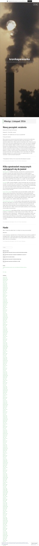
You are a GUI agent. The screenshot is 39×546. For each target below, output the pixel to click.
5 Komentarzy (23, 241)
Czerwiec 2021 (5, 307)
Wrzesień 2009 (5, 478)
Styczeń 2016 (5, 386)
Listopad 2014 (5, 403)
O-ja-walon (5, 182)
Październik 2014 (5, 404)
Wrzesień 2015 (5, 391)
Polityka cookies (6, 544)
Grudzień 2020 (5, 314)
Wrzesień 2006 (5, 522)
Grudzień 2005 (5, 533)
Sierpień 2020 (5, 319)
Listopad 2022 (5, 286)
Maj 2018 (4, 352)
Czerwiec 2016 (5, 380)
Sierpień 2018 (5, 348)
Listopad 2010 (5, 461)
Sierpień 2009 (5, 479)
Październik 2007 (5, 506)
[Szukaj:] (7, 247)
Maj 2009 (4, 483)
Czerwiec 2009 (5, 482)
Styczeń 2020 (5, 328)
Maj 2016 (4, 381)
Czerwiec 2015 (5, 394)
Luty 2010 (4, 472)
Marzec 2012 (5, 442)
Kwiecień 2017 (5, 368)
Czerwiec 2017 (5, 365)
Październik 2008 (5, 491)
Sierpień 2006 (5, 523)
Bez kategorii (12, 221)
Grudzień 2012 (5, 431)
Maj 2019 (4, 337)
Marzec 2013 (5, 427)
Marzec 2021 (5, 311)
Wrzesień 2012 (5, 434)
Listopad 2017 (5, 359)
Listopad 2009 (5, 476)
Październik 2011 (5, 448)
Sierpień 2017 (5, 363)
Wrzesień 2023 (5, 280)
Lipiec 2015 (4, 393)
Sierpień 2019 (5, 334)
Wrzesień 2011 (5, 449)
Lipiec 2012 (4, 437)
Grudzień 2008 (5, 489)
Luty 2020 (4, 326)
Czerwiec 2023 (5, 283)
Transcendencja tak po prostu (8, 201)
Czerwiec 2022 (5, 292)
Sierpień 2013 (5, 421)
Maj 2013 (4, 425)
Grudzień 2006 (5, 518)
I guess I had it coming (7, 191)
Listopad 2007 (5, 505)
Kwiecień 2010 (5, 470)
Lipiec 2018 (4, 349)
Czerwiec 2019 (5, 336)
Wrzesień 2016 (5, 376)
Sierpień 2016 (5, 377)
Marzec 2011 (5, 456)
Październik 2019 (5, 331)
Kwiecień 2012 (5, 440)
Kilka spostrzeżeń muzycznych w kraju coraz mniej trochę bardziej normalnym (15, 252)
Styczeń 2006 (5, 531)
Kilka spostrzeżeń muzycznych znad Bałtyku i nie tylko (11, 261)
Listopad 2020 (5, 315)
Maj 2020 (4, 323)
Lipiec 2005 (4, 539)
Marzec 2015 (5, 398)
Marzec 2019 (5, 340)
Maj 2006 (4, 527)
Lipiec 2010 (4, 466)
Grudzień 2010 (5, 460)
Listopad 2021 (5, 301)
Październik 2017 (5, 360)
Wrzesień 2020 (5, 318)
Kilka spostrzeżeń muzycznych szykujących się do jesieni (17, 167)
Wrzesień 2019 (5, 332)
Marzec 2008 (5, 500)
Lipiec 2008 (4, 495)
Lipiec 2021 (4, 306)
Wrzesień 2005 (5, 536)
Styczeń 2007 (5, 517)
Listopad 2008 (5, 490)
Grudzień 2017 (5, 358)
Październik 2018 (5, 346)
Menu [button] (36, 4)
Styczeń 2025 (5, 277)
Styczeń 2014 (5, 415)
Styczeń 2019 (5, 342)
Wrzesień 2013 (5, 420)
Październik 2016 (5, 375)
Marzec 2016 (5, 383)
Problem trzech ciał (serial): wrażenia (8, 256)
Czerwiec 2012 (5, 438)
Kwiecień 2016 (5, 382)
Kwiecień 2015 (5, 397)
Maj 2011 (4, 454)
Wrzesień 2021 (5, 303)
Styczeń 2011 (5, 459)
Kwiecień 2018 (5, 353)
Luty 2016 (4, 385)
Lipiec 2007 (4, 510)
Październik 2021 (5, 302)
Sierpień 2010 (5, 465)
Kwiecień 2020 (5, 324)
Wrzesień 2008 (5, 493)
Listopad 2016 (5, 374)
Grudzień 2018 (5, 343)
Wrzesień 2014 (5, 405)
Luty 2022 (4, 297)
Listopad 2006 (5, 519)
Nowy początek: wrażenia (14, 127)
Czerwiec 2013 (5, 423)
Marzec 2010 (5, 471)
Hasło (5, 227)
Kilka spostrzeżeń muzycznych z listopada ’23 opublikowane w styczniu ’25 (14, 254)
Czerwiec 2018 (5, 351)
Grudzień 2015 (5, 387)
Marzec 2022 (5, 296)
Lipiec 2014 (4, 408)
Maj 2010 (4, 468)
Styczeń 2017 (5, 371)
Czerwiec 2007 (5, 511)
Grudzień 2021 (5, 300)
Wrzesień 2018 (5, 347)
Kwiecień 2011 (5, 455)
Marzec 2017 (5, 369)
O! (3, 268)
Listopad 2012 (5, 432)
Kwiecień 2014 (5, 411)
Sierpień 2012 (5, 436)
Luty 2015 (4, 399)
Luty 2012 (4, 443)
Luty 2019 (4, 341)
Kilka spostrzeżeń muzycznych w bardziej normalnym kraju (12, 259)
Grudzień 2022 (5, 285)
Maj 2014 (4, 410)
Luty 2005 (4, 545)
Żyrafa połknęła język (7, 210)
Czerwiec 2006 (5, 525)
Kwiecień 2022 (5, 295)
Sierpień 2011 (5, 450)
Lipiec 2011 (4, 451)
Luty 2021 (4, 312)
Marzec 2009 (5, 485)
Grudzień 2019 (5, 329)
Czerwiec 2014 (5, 409)
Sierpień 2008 (5, 494)
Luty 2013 (4, 428)
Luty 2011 (4, 457)
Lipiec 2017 (4, 364)
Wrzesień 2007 (5, 507)
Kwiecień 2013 (5, 426)
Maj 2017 (4, 366)
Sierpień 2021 (5, 305)
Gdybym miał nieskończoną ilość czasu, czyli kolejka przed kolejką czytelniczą (14, 267)
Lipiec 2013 (4, 422)
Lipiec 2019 (4, 335)
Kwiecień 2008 (5, 499)
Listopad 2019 (5, 330)
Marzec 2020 (5, 325)
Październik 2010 (5, 462)
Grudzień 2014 (5, 402)
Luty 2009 (4, 487)
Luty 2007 (4, 516)
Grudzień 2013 (5, 416)
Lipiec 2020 (4, 320)
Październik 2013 (5, 419)
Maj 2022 (4, 294)
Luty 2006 (4, 530)
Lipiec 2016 (4, 379)
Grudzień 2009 (5, 474)
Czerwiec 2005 (5, 540)
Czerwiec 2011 (5, 453)
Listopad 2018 (5, 345)
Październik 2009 (5, 477)
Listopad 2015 (5, 388)
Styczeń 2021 (5, 313)
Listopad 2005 (5, 534)
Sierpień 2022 (5, 290)
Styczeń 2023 (5, 284)
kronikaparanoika (19, 59)
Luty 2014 (4, 414)
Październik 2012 (5, 433)
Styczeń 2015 (5, 400)
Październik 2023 (5, 279)
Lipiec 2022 (4, 291)
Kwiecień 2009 (5, 484)
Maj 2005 (4, 541)
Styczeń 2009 (5, 488)
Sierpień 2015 (5, 392)
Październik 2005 (5, 535)
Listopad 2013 (5, 417)
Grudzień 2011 (5, 445)
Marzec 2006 (5, 529)
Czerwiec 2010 (5, 467)
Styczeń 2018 (5, 357)
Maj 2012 (4, 439)
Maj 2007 (4, 512)
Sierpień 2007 (5, 508)
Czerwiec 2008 (5, 496)
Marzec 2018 (5, 354)
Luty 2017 (4, 370)
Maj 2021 (4, 308)
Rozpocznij (29, 1)
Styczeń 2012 (5, 444)
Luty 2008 (4, 501)
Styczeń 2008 (5, 502)
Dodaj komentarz (24, 221)
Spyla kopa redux (6, 171)
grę (9, 236)
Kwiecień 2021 (5, 309)
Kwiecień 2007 (5, 513)
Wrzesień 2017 (5, 362)
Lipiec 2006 (4, 524)
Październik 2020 (5, 317)
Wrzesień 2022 (5, 289)
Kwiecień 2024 (5, 278)
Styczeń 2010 (5, 473)
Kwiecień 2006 (5, 528)
